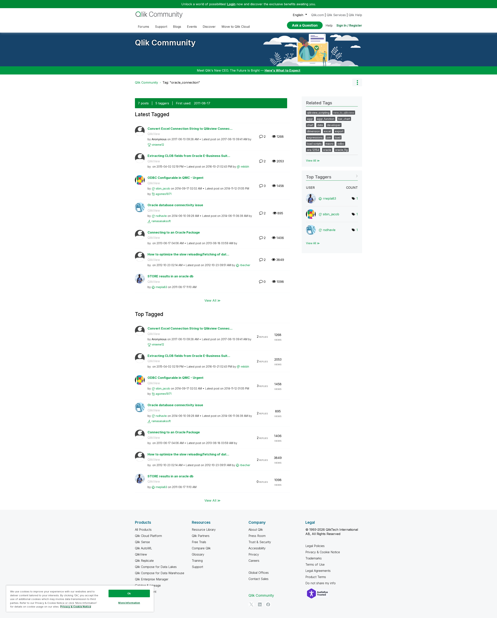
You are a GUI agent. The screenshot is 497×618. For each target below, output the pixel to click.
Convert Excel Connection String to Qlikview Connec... (190, 129)
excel (327, 131)
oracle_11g (341, 149)
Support (197, 567)
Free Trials (199, 542)
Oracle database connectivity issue (175, 205)
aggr (310, 118)
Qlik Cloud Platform (148, 536)
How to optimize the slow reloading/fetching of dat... (188, 254)
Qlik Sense (142, 542)
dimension (313, 131)
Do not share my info (321, 583)
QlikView (154, 134)
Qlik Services (336, 15)
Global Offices (258, 573)
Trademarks (313, 558)
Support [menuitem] (161, 27)
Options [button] (357, 82)
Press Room (257, 536)
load (338, 137)
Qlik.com (317, 15)
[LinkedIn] (260, 604)
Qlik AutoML (143, 548)
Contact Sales (258, 579)
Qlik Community (165, 42)
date (320, 125)
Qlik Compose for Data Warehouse (159, 573)
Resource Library (204, 529)
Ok (129, 593)
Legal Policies (315, 546)
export (339, 131)
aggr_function (325, 118)
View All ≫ (212, 300)
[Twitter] (251, 604)
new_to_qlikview (343, 112)
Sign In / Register (349, 25)
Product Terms (315, 577)
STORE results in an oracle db (170, 276)
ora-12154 (313, 149)
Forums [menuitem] (143, 27)
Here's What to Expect (282, 70)
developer (334, 125)
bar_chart (344, 118)
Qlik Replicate (144, 561)
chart (310, 125)
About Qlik (255, 529)
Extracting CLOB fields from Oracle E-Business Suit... (189, 156)
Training (197, 561)
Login (231, 4)
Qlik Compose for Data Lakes (156, 567)
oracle (327, 149)
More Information (129, 602)
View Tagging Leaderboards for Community (332, 176)
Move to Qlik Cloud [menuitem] (236, 27)
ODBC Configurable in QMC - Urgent (175, 178)
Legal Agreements (318, 571)
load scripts (314, 143)
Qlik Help (355, 15)
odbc (340, 143)
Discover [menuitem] (209, 27)
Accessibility (257, 548)
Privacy (253, 554)
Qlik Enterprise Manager (151, 579)
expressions (315, 137)
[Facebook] (268, 604)
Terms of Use (315, 564)
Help (329, 25)
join (329, 137)
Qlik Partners (200, 536)
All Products (143, 529)
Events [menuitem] (192, 27)
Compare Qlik (201, 548)
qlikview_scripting (318, 112)
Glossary (198, 554)
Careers (253, 561)
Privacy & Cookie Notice (322, 552)
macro (330, 143)
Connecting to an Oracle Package (174, 232)
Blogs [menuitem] (177, 27)
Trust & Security (259, 542)
